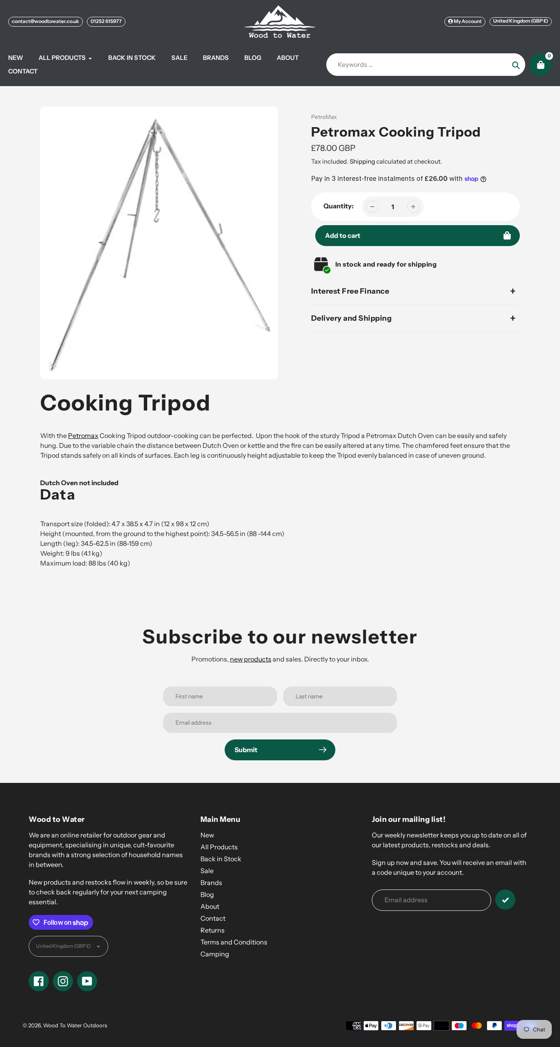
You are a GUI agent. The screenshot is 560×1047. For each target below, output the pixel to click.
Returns (212, 930)
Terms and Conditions (233, 942)
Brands (211, 882)
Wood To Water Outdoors (75, 1025)
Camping (214, 954)
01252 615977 (106, 21)
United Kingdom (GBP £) (520, 21)
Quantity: (338, 206)
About (209, 906)
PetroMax (324, 117)
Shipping (362, 161)
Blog (207, 894)
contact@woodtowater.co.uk (45, 21)
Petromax (83, 435)
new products (250, 659)
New (207, 835)
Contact (212, 918)
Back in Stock (220, 859)
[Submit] (505, 900)
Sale (207, 871)
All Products (219, 847)
